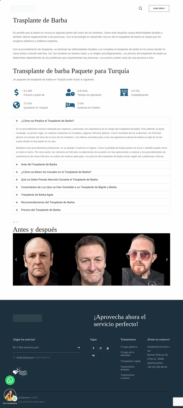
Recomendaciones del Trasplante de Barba (48, 202)
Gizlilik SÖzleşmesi (24, 357)
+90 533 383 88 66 (157, 367)
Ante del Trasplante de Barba (39, 164)
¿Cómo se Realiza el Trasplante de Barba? (47, 120)
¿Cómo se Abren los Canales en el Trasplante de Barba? (56, 171)
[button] (91, 121)
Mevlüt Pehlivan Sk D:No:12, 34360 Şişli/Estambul (157, 359)
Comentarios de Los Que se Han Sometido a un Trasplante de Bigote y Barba (69, 187)
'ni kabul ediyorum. (33, 357)
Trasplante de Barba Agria (37, 194)
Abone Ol (78, 348)
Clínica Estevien (21, 397)
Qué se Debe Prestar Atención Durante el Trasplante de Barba (59, 179)
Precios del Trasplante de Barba (41, 209)
